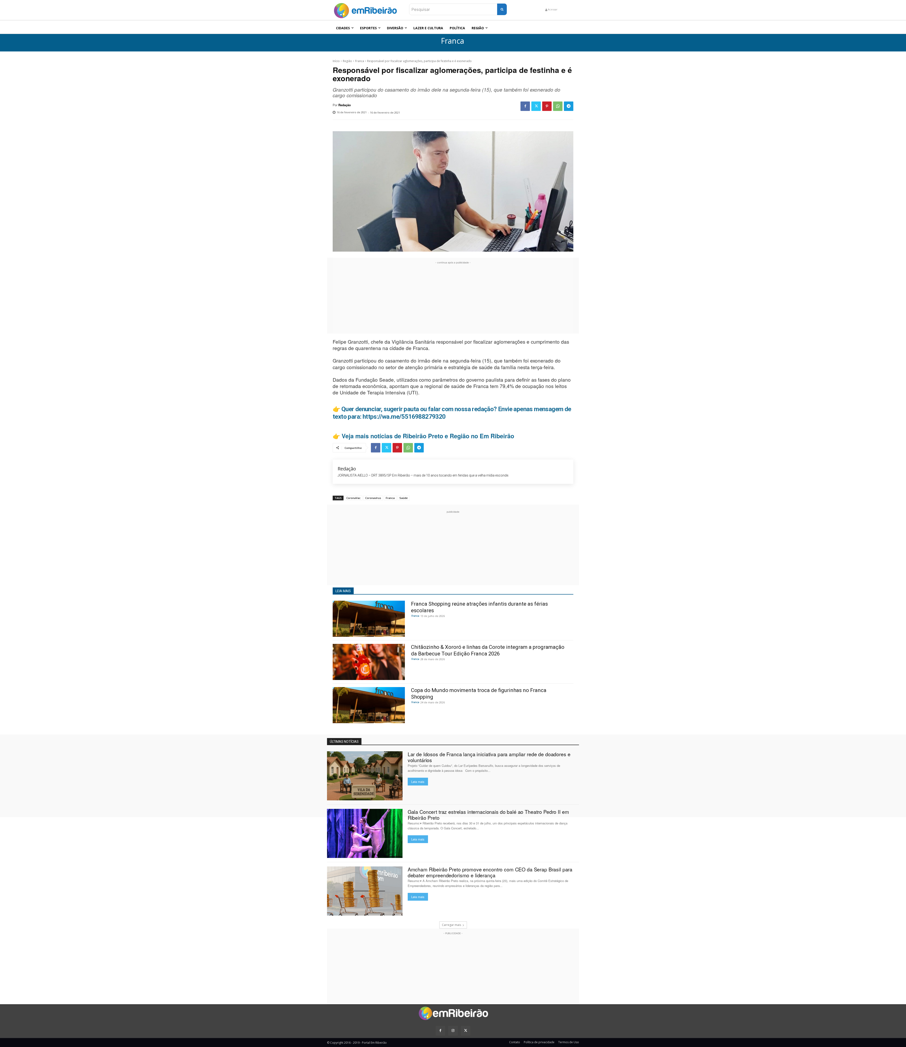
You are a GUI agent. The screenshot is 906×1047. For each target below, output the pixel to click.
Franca (452, 41)
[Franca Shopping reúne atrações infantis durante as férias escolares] (369, 619)
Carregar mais (451, 925)
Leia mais (417, 781)
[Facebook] (525, 106)
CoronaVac (353, 498)
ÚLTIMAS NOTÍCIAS (344, 741)
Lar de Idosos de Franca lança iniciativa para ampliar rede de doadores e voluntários (489, 757)
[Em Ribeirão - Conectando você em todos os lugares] (365, 9)
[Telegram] (568, 106)
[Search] (502, 9)
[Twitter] (536, 106)
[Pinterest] (547, 106)
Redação (344, 105)
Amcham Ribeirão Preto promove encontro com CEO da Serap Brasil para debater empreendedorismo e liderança (490, 872)
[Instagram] (452, 1030)
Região (347, 61)
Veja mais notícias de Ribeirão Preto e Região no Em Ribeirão (428, 436)
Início (336, 61)
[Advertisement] (453, 298)
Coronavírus (373, 498)
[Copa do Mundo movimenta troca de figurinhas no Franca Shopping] (369, 705)
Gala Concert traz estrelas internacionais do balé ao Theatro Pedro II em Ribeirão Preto (488, 814)
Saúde (403, 498)
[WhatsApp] (557, 106)
